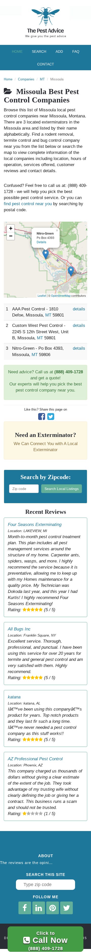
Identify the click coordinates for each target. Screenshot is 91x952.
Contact (45, 64)
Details (41, 242)
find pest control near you (28, 203)
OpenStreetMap (61, 295)
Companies (26, 79)
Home (17, 51)
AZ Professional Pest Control (35, 758)
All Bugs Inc (19, 629)
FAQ (75, 51)
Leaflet (42, 295)
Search (39, 51)
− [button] (10, 236)
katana (14, 697)
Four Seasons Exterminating (34, 524)
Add (59, 51)
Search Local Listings (61, 489)
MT (42, 79)
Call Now (48, 940)
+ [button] (10, 228)
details (79, 309)
